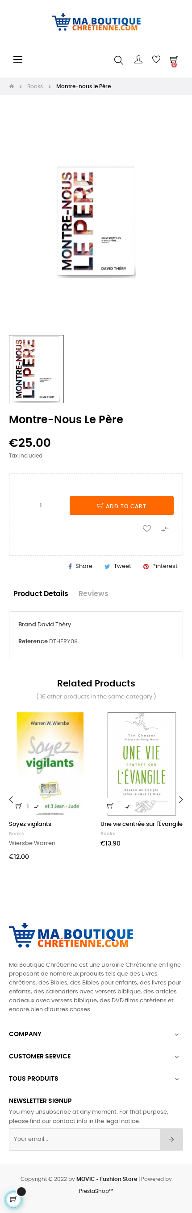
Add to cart (125, 506)
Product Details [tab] (40, 594)
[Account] (138, 60)
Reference (33, 642)
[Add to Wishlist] (147, 528)
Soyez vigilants (30, 824)
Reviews (94, 594)
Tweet (122, 566)
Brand (27, 625)
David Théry (54, 625)
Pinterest (165, 566)
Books (16, 834)
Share (83, 566)
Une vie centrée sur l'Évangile (141, 824)
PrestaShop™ (96, 1191)
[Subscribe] (171, 1139)
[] (19, 806)
